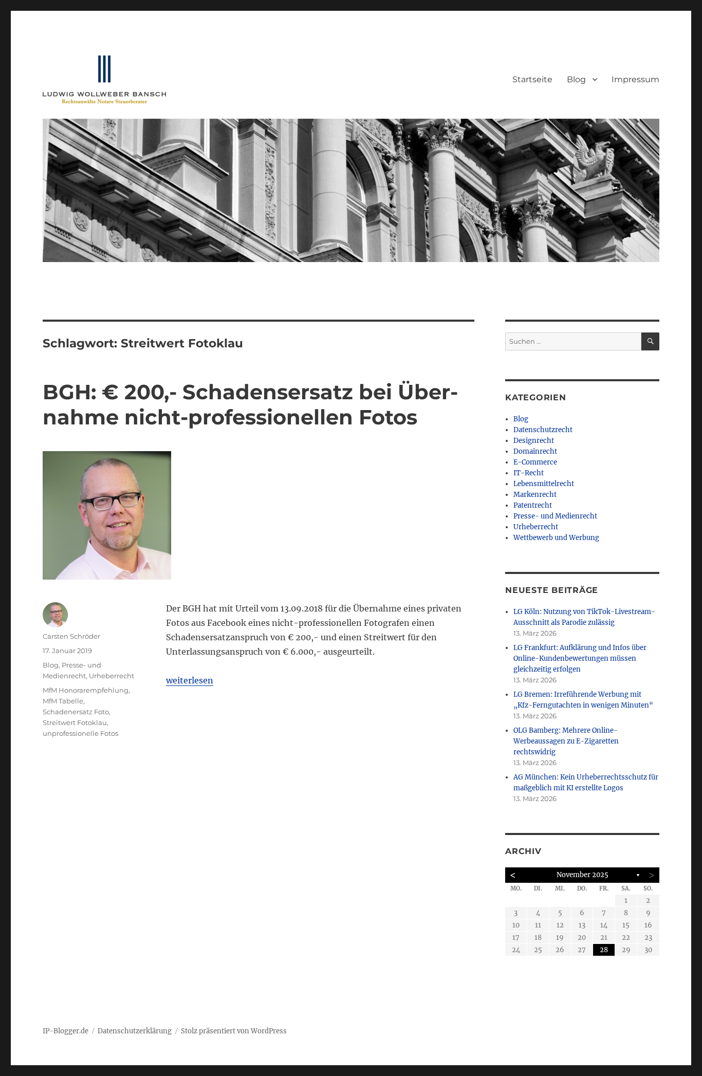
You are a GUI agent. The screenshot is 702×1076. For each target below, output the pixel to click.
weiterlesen (189, 680)
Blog (576, 79)
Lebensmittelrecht (543, 483)
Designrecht (533, 440)
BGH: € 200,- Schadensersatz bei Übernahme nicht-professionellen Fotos (250, 404)
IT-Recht (528, 473)
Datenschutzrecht (542, 429)
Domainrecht (535, 451)
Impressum (635, 79)
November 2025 (582, 874)
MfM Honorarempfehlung (85, 690)
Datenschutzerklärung (135, 1031)
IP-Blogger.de (65, 1031)
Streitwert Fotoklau (75, 722)
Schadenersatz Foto (76, 712)
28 (604, 949)
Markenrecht (535, 494)
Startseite (532, 79)
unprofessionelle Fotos (80, 733)
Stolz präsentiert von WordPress (234, 1031)
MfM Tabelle (63, 701)
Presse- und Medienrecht (555, 516)
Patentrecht (532, 505)
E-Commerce (535, 462)
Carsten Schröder (71, 636)
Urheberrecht (111, 676)
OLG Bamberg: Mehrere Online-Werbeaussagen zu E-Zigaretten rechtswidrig (566, 741)
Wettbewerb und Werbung (556, 537)
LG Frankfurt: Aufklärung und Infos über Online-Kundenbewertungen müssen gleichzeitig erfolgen (579, 658)
